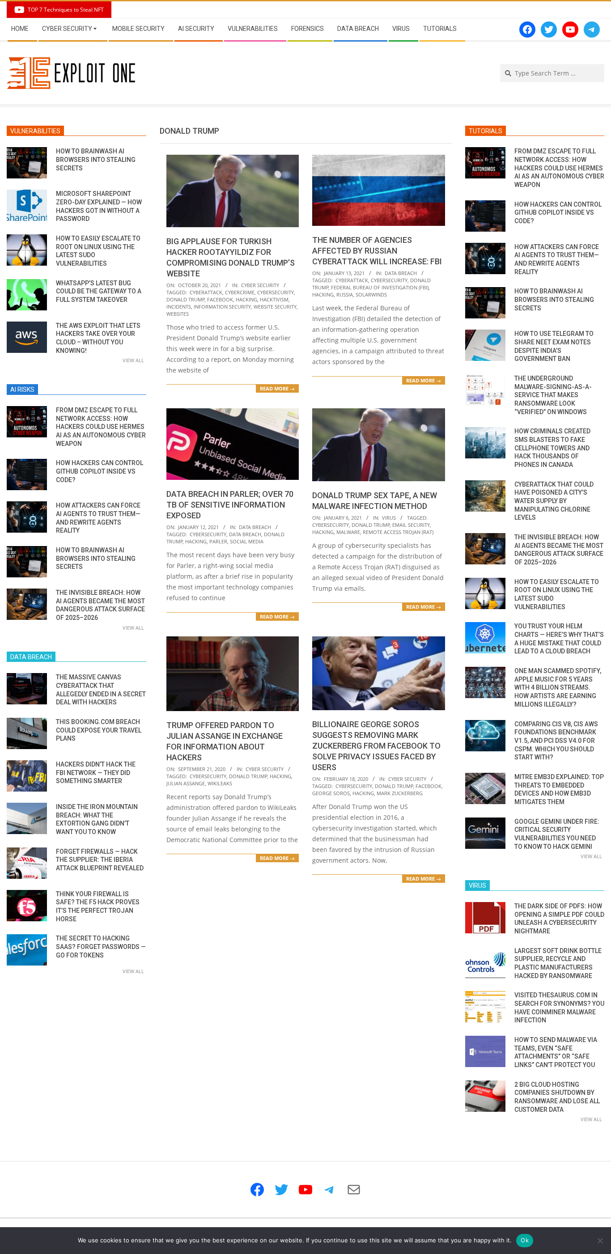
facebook (220, 299)
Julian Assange (185, 783)
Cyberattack (206, 292)
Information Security (222, 306)
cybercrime (240, 292)
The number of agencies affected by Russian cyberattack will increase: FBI (377, 250)
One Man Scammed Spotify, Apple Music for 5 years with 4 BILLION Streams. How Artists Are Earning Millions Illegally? (557, 687)
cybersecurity (275, 292)
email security (411, 524)
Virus (389, 517)
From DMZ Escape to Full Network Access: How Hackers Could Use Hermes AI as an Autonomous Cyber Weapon (101, 427)
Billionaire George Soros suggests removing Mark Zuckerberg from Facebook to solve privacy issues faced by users (376, 746)
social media (246, 541)
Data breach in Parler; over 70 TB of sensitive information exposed (229, 504)
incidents (178, 306)
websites (177, 313)
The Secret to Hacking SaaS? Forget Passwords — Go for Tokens (101, 946)
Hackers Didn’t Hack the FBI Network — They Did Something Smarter (96, 772)
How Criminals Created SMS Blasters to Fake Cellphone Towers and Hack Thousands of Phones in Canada (552, 448)
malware (348, 532)
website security (275, 306)
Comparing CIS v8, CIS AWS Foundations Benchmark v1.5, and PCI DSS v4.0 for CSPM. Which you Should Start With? (556, 740)
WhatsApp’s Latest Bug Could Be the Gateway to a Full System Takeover (98, 291)
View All (133, 360)
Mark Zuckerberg (400, 793)
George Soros (331, 793)
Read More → (277, 388)
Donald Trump (185, 299)
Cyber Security (260, 285)
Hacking (246, 299)
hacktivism (274, 299)
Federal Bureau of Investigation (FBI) (380, 287)
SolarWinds (371, 294)
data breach (245, 534)
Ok (525, 1240)
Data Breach (401, 273)
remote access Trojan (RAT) (398, 532)
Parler (218, 541)
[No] (599, 1240)
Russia (344, 294)
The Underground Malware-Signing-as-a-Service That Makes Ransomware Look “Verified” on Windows (553, 395)
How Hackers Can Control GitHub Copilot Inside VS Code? (99, 471)
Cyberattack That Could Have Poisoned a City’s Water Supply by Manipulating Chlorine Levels (554, 501)
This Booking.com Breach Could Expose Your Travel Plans (98, 730)
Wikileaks (220, 783)
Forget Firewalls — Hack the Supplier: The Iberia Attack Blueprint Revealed (100, 860)
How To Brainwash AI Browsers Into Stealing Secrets (96, 159)
